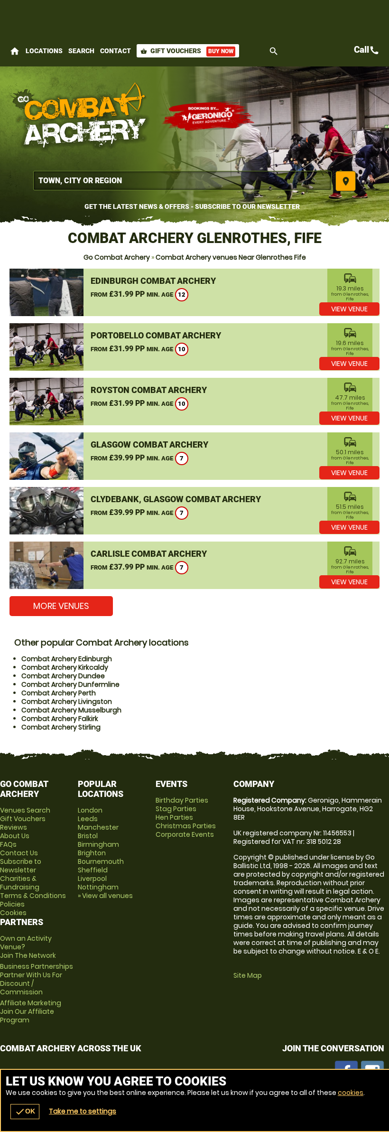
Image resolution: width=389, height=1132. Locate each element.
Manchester (98, 827)
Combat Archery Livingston (66, 701)
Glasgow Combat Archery (149, 444)
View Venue (349, 309)
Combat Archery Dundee (63, 676)
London (90, 810)
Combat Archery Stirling (61, 727)
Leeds (88, 818)
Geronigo (208, 116)
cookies (350, 1092)
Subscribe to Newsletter (20, 866)
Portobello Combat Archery (156, 335)
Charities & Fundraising (19, 883)
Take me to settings (82, 1111)
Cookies (13, 912)
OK (25, 1111)
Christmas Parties (186, 826)
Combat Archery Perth (58, 693)
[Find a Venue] (182, 180)
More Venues (61, 606)
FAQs (8, 844)
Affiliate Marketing (30, 1011)
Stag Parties (176, 809)
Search (81, 51)
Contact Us (19, 853)
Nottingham (98, 887)
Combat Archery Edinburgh (66, 659)
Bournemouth (101, 861)
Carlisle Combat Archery (149, 554)
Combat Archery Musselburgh (71, 710)
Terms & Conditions (33, 895)
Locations (44, 51)
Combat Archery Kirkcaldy (64, 667)
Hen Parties (174, 817)
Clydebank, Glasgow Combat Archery (176, 499)
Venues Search (25, 810)
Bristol (88, 836)
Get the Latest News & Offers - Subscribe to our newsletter (192, 206)
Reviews (13, 827)
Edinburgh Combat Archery (153, 281)
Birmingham (98, 844)
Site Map (247, 975)
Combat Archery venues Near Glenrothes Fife (231, 257)
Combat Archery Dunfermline (70, 684)
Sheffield (93, 870)
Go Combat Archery (116, 257)
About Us (14, 836)
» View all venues (105, 895)
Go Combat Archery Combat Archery (80, 116)
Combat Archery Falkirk (59, 718)
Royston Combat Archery (149, 390)
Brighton (92, 853)
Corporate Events (185, 834)
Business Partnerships (36, 979)
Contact (115, 51)
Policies (12, 904)
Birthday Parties (182, 800)
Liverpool (92, 878)
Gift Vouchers (186, 51)
